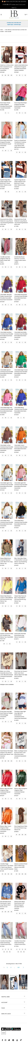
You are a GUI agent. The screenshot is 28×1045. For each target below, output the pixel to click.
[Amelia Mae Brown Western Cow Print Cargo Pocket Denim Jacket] (21, 246)
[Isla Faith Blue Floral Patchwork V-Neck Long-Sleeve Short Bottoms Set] (7, 891)
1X (2, 75)
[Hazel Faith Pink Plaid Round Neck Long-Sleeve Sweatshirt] (21, 623)
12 (4, 952)
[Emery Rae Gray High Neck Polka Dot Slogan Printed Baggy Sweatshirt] (7, 701)
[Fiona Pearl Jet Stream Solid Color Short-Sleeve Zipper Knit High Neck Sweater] (21, 660)
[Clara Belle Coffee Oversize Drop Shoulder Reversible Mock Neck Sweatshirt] (7, 434)
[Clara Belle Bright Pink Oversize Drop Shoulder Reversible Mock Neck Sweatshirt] (7, 397)
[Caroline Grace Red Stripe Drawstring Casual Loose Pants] (21, 930)
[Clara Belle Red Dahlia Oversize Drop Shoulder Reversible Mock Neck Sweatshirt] (21, 321)
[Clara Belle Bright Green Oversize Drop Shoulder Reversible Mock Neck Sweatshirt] (21, 359)
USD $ (3, 1033)
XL (25, 75)
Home (1, 29)
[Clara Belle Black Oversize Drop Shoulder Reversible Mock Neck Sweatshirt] (21, 510)
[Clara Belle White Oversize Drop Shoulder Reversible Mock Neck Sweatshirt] (7, 510)
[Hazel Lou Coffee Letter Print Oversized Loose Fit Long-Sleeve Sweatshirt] (7, 54)
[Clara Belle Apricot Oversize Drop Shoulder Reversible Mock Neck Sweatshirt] (7, 359)
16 (9, 952)
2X (5, 75)
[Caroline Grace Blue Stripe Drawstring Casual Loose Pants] (7, 930)
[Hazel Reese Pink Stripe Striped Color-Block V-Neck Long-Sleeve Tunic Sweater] (7, 740)
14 (6, 952)
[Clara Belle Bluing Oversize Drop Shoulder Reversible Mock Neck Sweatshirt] (21, 397)
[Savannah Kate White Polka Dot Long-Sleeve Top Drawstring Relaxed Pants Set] (7, 208)
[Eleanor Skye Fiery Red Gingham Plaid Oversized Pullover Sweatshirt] (7, 778)
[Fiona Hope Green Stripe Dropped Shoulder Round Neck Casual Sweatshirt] (7, 92)
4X (11, 75)
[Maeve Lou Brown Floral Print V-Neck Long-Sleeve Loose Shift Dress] (21, 853)
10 (11, 949)
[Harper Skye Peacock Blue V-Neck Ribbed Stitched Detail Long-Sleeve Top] (21, 585)
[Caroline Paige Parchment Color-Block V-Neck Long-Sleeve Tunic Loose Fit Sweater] (7, 853)
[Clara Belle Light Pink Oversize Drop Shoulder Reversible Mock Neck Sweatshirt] (21, 472)
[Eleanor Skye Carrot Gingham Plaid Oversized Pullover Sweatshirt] (7, 815)
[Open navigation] (3, 14)
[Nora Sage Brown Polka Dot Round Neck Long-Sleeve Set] (21, 815)
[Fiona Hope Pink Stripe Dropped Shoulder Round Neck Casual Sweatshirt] (7, 130)
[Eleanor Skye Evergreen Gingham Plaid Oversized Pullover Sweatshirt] (21, 778)
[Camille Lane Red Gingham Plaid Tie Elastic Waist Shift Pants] (7, 246)
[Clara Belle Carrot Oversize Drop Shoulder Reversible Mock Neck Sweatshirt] (21, 434)
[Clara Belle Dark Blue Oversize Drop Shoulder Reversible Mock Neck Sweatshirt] (7, 321)
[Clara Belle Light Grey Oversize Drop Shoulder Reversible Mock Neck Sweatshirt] (7, 472)
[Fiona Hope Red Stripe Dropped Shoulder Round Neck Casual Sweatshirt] (21, 92)
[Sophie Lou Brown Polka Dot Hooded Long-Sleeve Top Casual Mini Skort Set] (7, 623)
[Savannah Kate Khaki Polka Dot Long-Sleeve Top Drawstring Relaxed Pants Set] (21, 208)
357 (19, 967)
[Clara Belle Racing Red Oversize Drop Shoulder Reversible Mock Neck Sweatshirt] (21, 284)
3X (8, 75)
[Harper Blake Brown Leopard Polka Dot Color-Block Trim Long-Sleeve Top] (7, 547)
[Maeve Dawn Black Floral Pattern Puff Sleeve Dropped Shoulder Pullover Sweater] (21, 891)
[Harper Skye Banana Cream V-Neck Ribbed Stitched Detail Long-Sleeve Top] (7, 585)
